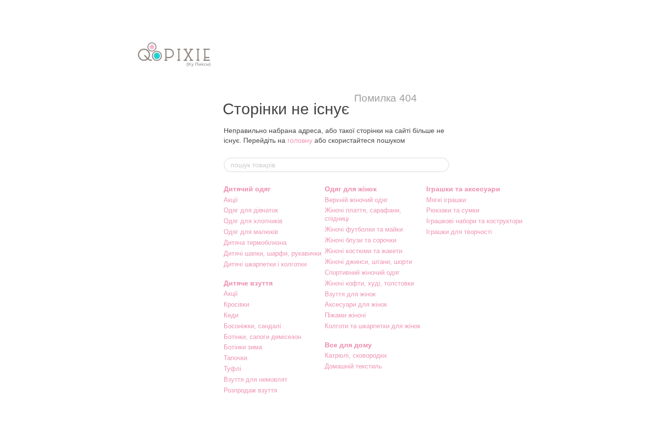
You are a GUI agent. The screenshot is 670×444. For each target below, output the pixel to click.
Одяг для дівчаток (251, 210)
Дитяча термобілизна (255, 242)
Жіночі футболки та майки (364, 229)
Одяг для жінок (351, 189)
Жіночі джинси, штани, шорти (368, 261)
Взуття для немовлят (255, 379)
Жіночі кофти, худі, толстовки (369, 283)
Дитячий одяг (247, 189)
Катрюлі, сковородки (356, 355)
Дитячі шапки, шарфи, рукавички (272, 253)
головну (299, 140)
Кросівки (236, 304)
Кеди (231, 315)
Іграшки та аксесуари (463, 189)
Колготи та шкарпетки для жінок (372, 326)
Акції (231, 200)
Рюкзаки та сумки (452, 210)
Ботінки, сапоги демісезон (262, 336)
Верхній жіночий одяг (356, 200)
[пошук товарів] (441, 164)
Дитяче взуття (248, 283)
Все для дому (348, 345)
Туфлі (232, 368)
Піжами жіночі (345, 315)
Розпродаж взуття (250, 390)
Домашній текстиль (353, 366)
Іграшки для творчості (459, 231)
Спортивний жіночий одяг (362, 272)
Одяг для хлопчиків (253, 221)
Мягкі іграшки (446, 200)
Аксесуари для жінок (356, 304)
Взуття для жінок (350, 294)
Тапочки (235, 358)
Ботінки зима (243, 347)
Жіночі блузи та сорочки (360, 240)
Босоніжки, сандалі (252, 326)
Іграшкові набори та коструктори (474, 221)
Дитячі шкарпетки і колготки (265, 264)
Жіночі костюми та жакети (363, 251)
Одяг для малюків (251, 231)
